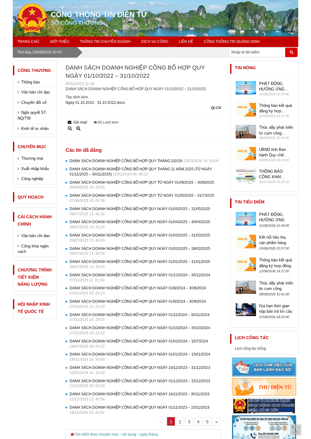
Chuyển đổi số (33, 102)
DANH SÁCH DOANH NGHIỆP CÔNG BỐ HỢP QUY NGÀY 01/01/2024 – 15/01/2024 (140, 357)
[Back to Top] (296, 430)
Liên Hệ (186, 41)
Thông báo (30, 82)
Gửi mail (80, 122)
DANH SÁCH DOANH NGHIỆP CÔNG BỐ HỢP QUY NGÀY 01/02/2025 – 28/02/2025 (140, 251)
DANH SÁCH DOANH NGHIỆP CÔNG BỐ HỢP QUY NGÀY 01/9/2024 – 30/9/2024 (138, 304)
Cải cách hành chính (35, 220)
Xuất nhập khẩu (35, 168)
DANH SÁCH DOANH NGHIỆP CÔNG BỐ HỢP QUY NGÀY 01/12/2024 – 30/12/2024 (140, 277)
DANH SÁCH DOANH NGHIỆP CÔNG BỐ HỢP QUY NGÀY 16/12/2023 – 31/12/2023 (140, 370)
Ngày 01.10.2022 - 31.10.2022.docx (95, 102)
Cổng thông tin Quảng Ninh (232, 41)
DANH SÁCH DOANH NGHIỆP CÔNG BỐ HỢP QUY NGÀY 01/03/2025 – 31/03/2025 (140, 238)
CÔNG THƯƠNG (34, 70)
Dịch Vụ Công (154, 41)
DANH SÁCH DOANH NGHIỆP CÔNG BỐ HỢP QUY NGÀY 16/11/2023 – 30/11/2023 (140, 396)
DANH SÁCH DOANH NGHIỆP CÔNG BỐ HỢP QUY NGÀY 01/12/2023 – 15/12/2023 (140, 383)
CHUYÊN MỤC (32, 146)
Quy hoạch (30, 197)
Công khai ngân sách (33, 249)
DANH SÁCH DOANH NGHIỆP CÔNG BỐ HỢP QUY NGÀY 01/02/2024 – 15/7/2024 (139, 344)
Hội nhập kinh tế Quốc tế (34, 308)
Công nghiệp (32, 178)
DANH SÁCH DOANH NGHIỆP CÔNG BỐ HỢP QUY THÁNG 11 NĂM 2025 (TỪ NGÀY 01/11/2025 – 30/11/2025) (141, 171)
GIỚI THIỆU (59, 41)
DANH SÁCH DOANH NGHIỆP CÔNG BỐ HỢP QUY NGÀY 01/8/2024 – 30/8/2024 (138, 290)
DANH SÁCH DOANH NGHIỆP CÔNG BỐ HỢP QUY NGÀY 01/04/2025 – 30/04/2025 (140, 224)
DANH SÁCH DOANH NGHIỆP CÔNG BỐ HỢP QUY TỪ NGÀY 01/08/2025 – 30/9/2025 (142, 185)
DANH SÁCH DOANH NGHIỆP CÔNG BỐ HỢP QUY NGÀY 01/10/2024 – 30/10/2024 (140, 330)
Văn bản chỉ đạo (35, 92)
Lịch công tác (252, 337)
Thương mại (32, 158)
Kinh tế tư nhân (35, 128)
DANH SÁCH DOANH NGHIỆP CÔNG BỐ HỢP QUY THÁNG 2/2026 (144, 161)
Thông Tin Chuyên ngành (105, 41)
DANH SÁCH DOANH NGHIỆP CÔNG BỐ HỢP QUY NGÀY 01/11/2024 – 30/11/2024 (140, 317)
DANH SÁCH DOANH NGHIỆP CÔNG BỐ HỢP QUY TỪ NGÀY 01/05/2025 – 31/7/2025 (142, 198)
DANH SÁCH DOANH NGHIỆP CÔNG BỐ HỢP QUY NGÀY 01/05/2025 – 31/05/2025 (140, 211)
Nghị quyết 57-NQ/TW (32, 115)
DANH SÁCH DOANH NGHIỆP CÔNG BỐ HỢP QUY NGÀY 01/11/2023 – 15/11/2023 (140, 410)
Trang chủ (28, 41)
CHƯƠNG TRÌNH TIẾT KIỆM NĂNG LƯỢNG (35, 277)
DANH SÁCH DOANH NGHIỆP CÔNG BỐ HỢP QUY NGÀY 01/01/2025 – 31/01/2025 (140, 264)
